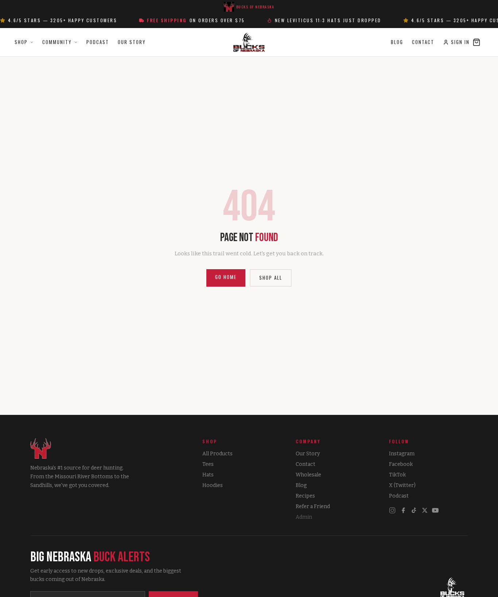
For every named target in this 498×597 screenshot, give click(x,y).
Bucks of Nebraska (255, 6)
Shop (21, 42)
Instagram (402, 454)
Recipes (305, 496)
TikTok (397, 475)
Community (57, 42)
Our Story (132, 42)
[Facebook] (403, 510)
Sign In (460, 42)
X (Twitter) (402, 485)
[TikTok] (414, 510)
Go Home (226, 276)
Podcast (97, 42)
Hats (208, 475)
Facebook (401, 464)
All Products (217, 454)
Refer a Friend (313, 506)
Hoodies (212, 485)
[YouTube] (435, 510)
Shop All (270, 277)
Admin (304, 517)
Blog (397, 42)
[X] (425, 510)
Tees (208, 464)
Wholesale (308, 475)
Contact (423, 42)
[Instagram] (392, 510)
